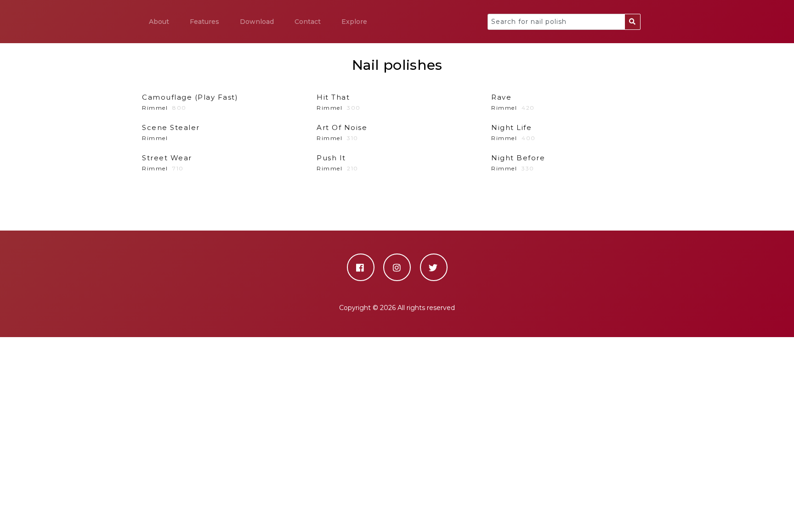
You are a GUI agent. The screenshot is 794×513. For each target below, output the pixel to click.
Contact (308, 21)
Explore (354, 21)
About (159, 21)
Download (257, 21)
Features (204, 21)
